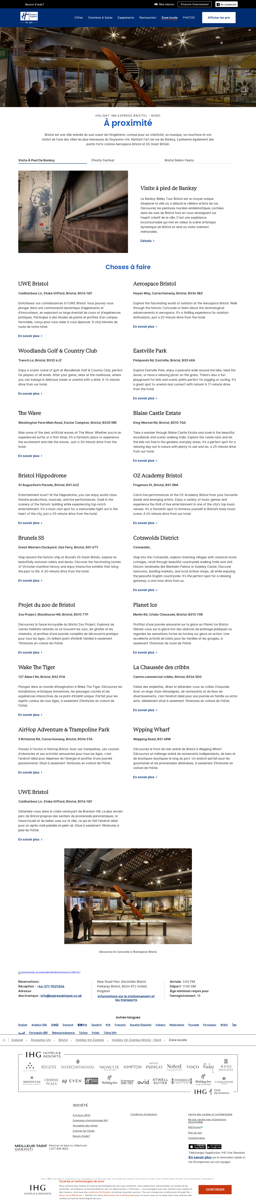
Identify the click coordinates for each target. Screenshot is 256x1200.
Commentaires (196, 1137)
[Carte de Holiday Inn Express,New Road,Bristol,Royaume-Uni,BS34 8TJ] (49, 972)
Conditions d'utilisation (143, 1114)
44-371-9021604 (51, 986)
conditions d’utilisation (99, 1191)
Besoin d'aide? (34, 4)
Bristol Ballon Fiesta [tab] (179, 160)
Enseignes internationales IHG (90, 1120)
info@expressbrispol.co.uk (61, 996)
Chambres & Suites (100, 17)
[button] (226, 4)
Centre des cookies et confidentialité (210, 1114)
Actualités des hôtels (85, 1125)
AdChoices (194, 1127)
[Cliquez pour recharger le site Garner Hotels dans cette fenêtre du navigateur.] (127, 1081)
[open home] (5, 1040)
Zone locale (169, 17)
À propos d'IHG (81, 1115)
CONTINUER (215, 1189)
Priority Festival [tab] (102, 160)
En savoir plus (200, 1157)
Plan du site (195, 1132)
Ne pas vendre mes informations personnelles (207, 1120)
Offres (79, 17)
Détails (146, 241)
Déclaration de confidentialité (119, 1195)
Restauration (147, 17)
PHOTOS (189, 17)
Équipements (126, 17)
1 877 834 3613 (58, 1148)
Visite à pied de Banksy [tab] (36, 160)
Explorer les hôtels (84, 1130)
